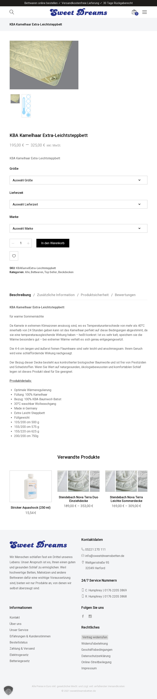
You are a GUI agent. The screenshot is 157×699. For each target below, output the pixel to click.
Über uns (15, 624)
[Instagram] (90, 616)
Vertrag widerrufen (94, 637)
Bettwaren (37, 272)
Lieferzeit (16, 193)
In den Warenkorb (53, 243)
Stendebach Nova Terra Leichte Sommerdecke (126, 499)
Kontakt (15, 617)
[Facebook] (82, 616)
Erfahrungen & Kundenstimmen (30, 636)
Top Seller (50, 272)
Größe (14, 168)
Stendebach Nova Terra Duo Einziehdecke (78, 499)
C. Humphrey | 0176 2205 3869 (106, 590)
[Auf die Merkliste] (14, 255)
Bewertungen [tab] (125, 295)
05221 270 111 (95, 549)
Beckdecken (66, 272)
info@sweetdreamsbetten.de (104, 556)
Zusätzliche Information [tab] (56, 295)
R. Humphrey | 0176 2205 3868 (106, 596)
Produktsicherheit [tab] (95, 295)
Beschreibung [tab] (20, 295)
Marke (14, 217)
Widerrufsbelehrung (94, 643)
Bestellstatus (19, 642)
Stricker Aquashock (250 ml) (31, 507)
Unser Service (19, 630)
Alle (27, 272)
